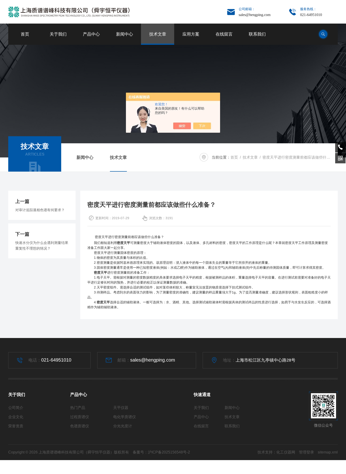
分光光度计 (122, 426)
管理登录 (306, 452)
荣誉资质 (15, 426)
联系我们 (257, 34)
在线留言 (224, 34)
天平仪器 (120, 408)
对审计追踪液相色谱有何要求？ (40, 210)
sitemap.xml (328, 452)
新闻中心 (124, 34)
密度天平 (123, 243)
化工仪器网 (285, 452)
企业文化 (15, 417)
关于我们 (58, 34)
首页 (25, 34)
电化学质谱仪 (124, 417)
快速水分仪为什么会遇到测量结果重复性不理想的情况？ (41, 245)
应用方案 (190, 34)
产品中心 (91, 34)
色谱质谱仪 (79, 426)
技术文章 (157, 34)
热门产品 (77, 408)
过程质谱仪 (79, 417)
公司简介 (15, 408)
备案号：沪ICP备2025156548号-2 (161, 452)
